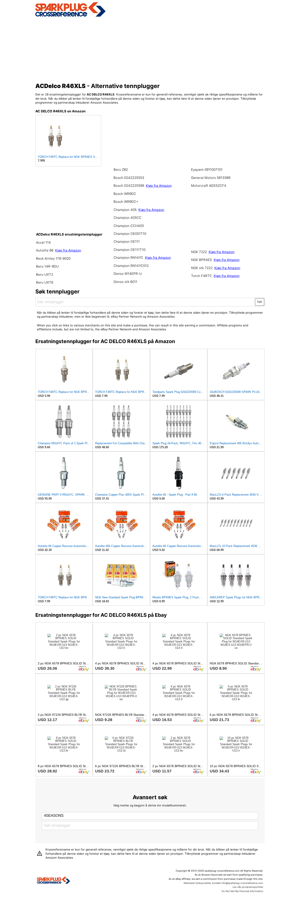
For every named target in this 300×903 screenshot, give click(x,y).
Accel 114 (43, 242)
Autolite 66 (45, 250)
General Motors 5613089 (210, 178)
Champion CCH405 (129, 226)
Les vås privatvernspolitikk (248, 887)
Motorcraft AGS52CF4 (208, 185)
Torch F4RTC (201, 276)
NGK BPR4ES (201, 260)
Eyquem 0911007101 (206, 169)
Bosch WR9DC (125, 194)
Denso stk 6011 (125, 282)
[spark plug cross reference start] (70, 16)
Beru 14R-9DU (47, 266)
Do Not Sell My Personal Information (242, 891)
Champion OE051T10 (130, 234)
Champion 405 (125, 210)
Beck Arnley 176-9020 (53, 258)
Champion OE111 (127, 241)
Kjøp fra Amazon (68, 250)
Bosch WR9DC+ (126, 202)
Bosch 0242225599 (129, 185)
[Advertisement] (150, 49)
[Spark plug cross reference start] (53, 881)
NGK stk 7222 (202, 268)
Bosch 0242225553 (129, 178)
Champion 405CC (127, 218)
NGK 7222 (199, 252)
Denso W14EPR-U (128, 274)
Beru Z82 (121, 169)
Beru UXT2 (44, 274)
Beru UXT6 (44, 282)
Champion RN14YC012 (131, 266)
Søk (259, 301)
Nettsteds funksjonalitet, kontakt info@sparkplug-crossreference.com (223, 883)
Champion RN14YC (129, 257)
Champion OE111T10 (129, 250)
